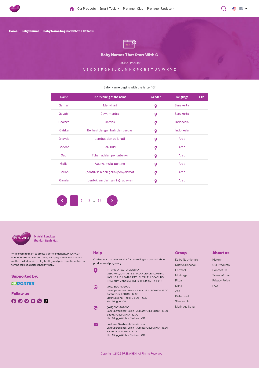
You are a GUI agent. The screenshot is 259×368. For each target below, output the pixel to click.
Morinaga (181, 275)
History (216, 259)
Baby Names (30, 31)
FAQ (215, 286)
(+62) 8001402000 (118, 307)
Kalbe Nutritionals (186, 259)
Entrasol (180, 270)
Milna (178, 286)
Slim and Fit (183, 301)
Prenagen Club (133, 8)
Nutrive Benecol (185, 265)
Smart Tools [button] (108, 8)
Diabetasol (182, 296)
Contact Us (219, 270)
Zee (177, 291)
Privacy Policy (221, 280)
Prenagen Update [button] (159, 8)
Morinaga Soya (185, 306)
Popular (135, 63)
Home (13, 31)
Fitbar (179, 280)
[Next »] (112, 200)
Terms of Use (220, 275)
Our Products (86, 8)
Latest (123, 63)
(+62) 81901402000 (118, 286)
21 (99, 200)
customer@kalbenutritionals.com (126, 324)
